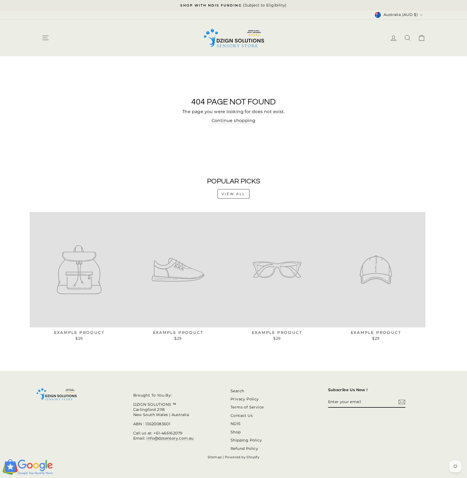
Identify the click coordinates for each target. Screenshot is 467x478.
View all (233, 194)
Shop (236, 432)
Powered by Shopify (242, 457)
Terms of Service (247, 407)
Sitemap (215, 457)
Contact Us (242, 415)
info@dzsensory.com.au (170, 438)
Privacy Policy (245, 399)
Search (237, 391)
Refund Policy (244, 448)
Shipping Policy (246, 440)
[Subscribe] (401, 402)
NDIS (236, 423)
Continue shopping (234, 120)
